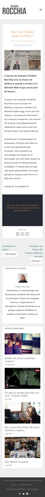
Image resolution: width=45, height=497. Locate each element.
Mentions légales (33, 489)
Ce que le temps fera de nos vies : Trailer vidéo (22, 394)
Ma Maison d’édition (26, 485)
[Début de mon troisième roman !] (22, 343)
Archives (14, 485)
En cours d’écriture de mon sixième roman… (22, 429)
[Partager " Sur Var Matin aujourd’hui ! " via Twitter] (22, 234)
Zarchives (29, 41)
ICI (27, 186)
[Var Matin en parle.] (22, 447)
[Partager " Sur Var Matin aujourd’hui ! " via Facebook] (17, 234)
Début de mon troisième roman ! (20, 360)
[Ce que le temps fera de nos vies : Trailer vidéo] (22, 378)
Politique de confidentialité (15, 489)
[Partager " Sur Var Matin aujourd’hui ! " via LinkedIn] (27, 234)
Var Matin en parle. (17, 462)
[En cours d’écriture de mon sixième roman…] (22, 413)
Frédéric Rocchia (22, 287)
